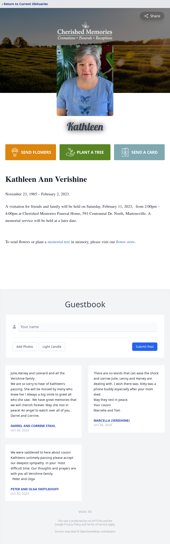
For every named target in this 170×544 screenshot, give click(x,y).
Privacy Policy (72, 524)
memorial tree (59, 241)
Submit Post (145, 346)
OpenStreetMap (90, 531)
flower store (125, 241)
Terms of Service (97, 524)
